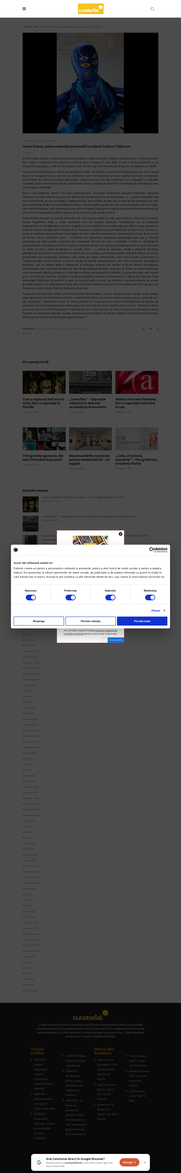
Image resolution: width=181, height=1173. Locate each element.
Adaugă (127, 1162)
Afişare (155, 610)
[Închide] (144, 1162)
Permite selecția (90, 621)
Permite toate (142, 621)
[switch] (71, 597)
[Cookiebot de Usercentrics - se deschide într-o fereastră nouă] (151, 549)
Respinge (39, 621)
